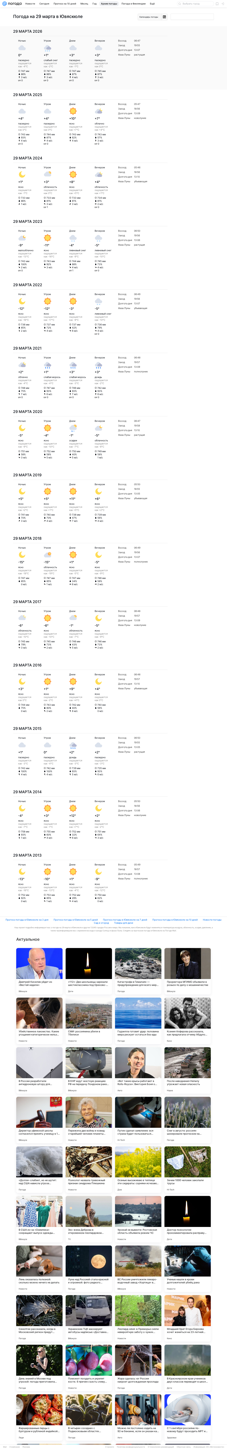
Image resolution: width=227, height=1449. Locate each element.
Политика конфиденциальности (131, 1447)
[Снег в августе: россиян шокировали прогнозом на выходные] (187, 1120)
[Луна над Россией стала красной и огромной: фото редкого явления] (89, 1269)
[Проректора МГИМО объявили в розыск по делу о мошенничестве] (187, 971)
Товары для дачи (123, 922)
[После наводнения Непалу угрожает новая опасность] (187, 1070)
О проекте (109, 1447)
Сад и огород (101, 922)
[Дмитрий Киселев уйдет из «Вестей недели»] (39, 971)
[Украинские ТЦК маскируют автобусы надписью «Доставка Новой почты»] (89, 1318)
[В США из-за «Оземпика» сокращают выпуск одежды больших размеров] (39, 1219)
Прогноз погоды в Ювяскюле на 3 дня (27, 919)
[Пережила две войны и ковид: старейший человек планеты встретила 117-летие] (89, 1120)
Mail (5, 1447)
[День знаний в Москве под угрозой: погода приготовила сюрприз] (39, 1368)
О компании (14, 1447)
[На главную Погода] (14, 3)
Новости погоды (212, 919)
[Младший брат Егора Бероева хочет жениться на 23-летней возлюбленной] (187, 1318)
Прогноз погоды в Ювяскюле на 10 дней (175, 919)
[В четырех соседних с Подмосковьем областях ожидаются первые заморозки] (89, 1417)
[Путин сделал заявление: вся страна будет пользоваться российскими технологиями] (138, 1120)
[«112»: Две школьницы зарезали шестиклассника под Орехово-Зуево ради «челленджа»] (89, 971)
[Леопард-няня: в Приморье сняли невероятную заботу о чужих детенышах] (138, 1318)
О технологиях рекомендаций (161, 1447)
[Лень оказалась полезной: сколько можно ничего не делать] (39, 1269)
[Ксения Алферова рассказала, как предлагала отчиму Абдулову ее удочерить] (187, 1021)
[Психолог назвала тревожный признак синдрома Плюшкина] (89, 1169)
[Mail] (4, 3)
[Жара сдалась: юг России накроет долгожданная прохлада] (138, 1368)
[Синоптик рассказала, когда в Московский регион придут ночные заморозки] (39, 1318)
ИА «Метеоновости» (215, 1447)
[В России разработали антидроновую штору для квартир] (39, 1070)
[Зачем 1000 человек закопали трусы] (187, 1169)
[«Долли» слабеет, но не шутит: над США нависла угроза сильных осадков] (39, 1169)
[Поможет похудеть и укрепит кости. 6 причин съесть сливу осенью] (89, 1368)
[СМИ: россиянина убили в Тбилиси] (89, 1021)
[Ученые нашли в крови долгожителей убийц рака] (187, 1269)
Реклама (26, 1447)
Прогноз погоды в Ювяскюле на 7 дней (125, 919)
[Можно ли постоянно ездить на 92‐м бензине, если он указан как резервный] (138, 1417)
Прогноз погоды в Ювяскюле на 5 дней (76, 919)
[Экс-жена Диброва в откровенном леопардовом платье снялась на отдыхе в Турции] (89, 1219)
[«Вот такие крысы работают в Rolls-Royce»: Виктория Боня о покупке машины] (138, 1070)
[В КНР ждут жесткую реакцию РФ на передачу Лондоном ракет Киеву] (89, 1070)
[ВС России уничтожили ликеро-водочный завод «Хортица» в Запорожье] (138, 1269)
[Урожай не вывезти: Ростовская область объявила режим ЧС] (138, 1219)
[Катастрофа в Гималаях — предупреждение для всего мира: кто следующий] (138, 971)
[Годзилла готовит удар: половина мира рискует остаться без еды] (138, 1021)
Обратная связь (184, 1447)
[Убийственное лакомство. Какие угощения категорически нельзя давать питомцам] (39, 1021)
